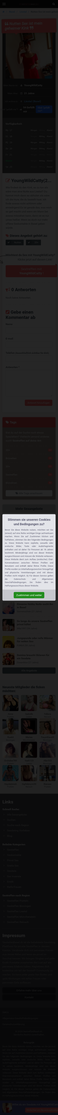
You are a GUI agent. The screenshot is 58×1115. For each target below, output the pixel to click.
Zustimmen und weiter (29, 595)
